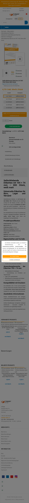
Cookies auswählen (14, 259)
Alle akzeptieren (14, 256)
